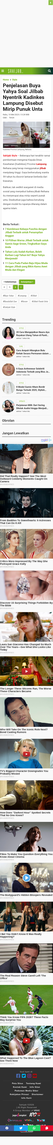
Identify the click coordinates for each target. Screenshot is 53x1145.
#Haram (24, 301)
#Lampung (22, 295)
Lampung (41, 164)
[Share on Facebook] (7, 1128)
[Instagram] (29, 1076)
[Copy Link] (46, 1128)
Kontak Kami (20, 1087)
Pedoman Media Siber (26, 1091)
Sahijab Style (10, 155)
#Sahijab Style (9, 307)
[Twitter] (24, 1076)
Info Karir (26, 1098)
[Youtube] (35, 1076)
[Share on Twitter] (21, 1128)
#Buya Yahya (8, 295)
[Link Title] (3, 70)
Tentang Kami (33, 1083)
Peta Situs (17, 1083)
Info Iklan (35, 1087)
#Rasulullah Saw (10, 301)
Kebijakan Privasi (19, 1094)
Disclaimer (37, 1094)
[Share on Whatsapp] (34, 1128)
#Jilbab (34, 295)
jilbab (43, 168)
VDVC (37, 1110)
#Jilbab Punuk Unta (40, 301)
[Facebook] (18, 1076)
